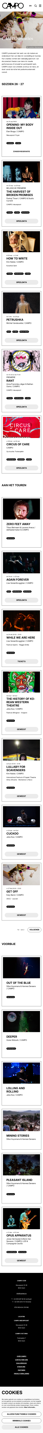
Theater (9, 212)
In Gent (18, 143)
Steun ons (21, 1367)
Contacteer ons (21, 1360)
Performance (19, 273)
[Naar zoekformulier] (35, 5)
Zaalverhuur (21, 1363)
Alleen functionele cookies (21, 1414)
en (30, 6)
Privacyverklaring (21, 1373)
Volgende (34, 929)
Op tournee (25, 212)
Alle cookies (21, 1427)
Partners (21, 1370)
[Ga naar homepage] (13, 5)
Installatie (10, 143)
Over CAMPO (21, 1356)
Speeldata (21, 221)
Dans (8, 331)
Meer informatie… (30, 1407)
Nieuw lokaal (24, 331)
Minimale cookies (22, 1421)
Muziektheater (11, 1252)
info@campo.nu (22, 1293)
